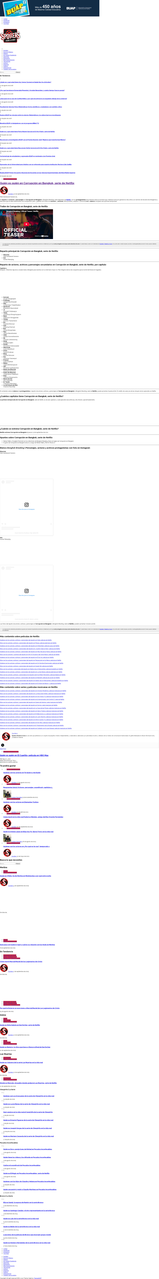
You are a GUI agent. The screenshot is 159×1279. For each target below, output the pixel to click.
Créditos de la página (9, 69)
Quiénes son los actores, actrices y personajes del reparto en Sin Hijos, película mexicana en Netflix (30, 722)
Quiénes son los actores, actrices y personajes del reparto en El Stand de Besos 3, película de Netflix (30, 683)
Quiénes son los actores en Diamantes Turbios (21, 802)
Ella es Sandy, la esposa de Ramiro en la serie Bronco (23, 1202)
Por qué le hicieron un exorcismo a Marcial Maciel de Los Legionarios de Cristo (30, 1008)
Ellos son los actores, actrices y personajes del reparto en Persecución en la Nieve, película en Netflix (30, 660)
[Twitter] (2, 745)
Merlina (5, 53)
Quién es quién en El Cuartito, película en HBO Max (24, 755)
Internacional (7, 68)
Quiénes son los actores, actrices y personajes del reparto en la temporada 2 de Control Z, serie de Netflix (32, 699)
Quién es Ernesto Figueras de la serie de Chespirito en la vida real (28, 1120)
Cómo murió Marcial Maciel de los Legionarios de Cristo (21, 961)
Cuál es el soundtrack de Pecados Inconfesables (21, 1165)
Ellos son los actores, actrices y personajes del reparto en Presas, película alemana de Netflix (28, 643)
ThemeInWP (37, 1278)
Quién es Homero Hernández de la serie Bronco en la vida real (26, 1243)
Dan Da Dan (7, 1020)
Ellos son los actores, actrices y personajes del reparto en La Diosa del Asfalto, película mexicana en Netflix (32, 693)
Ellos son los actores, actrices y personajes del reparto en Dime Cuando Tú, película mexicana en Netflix (31, 719)
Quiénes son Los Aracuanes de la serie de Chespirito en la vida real (28, 1096)
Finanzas (6, 64)
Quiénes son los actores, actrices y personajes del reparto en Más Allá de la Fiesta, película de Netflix (30, 651)
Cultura (5, 63)
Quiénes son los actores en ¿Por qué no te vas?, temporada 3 (26, 846)
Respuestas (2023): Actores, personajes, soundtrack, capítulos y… (28, 787)
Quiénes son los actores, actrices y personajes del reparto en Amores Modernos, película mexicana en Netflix (33, 691)
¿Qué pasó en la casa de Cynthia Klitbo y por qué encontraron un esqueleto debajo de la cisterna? (33, 98)
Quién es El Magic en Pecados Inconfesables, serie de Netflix (26, 1173)
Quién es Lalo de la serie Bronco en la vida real (21, 1218)
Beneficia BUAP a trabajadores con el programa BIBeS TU (19, 123)
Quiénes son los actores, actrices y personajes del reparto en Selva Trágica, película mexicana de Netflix (31, 711)
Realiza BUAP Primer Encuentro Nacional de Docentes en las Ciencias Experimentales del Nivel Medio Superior (37, 173)
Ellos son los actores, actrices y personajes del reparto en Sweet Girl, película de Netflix (26, 666)
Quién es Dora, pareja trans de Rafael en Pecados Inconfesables (27, 1149)
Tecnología (6, 61)
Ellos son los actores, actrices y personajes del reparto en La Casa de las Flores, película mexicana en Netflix (33, 708)
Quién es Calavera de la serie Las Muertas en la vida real (21, 1062)
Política (5, 66)
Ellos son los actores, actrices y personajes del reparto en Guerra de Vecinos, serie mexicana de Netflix (31, 702)
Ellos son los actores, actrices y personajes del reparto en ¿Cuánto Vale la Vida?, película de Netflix (30, 649)
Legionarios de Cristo (9, 955)
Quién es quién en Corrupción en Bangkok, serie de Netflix (37, 183)
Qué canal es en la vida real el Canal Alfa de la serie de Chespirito (28, 1112)
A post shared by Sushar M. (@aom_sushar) (26, 619)
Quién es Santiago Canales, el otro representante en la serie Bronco (29, 1210)
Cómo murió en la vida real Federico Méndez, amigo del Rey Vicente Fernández (33, 817)
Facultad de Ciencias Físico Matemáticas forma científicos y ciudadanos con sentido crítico (31, 107)
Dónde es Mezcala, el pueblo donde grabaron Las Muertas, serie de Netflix (28, 1083)
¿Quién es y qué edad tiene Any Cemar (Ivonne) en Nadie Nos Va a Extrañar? (25, 82)
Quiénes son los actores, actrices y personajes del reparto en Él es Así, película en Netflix (27, 657)
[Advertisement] (49, 283)
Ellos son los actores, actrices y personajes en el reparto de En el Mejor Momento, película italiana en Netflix (32, 675)
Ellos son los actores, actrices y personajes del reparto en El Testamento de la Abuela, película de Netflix (32, 725)
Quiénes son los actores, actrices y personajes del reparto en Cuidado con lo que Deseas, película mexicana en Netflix (36, 728)
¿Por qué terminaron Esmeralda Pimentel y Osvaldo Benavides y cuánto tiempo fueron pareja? (32, 90)
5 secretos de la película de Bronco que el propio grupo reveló (27, 1235)
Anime (5, 1018)
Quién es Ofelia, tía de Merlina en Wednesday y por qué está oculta (25, 876)
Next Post (3, 749)
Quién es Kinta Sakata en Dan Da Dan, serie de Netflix (20, 1025)
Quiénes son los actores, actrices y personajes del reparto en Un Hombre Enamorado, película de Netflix (31, 663)
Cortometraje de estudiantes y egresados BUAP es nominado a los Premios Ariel (27, 156)
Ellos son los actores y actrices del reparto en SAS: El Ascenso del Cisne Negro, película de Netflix (29, 654)
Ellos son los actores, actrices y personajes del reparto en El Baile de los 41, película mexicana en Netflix (31, 714)
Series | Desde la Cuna (10, 179)
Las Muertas (7, 1057)
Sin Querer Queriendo (9, 55)
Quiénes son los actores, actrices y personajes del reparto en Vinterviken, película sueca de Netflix (29, 646)
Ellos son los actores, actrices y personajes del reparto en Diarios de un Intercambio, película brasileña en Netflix (34, 680)
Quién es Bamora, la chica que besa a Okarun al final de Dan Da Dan (25, 1047)
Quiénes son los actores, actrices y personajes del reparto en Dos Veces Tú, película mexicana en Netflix (31, 696)
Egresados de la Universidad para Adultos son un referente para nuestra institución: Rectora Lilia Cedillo (36, 164)
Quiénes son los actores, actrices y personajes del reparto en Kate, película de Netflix (26, 640)
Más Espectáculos (9, 60)
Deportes (6, 57)
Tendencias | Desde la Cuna (11, 958)
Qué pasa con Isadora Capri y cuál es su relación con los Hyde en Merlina (27, 945)
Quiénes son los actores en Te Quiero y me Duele (21, 772)
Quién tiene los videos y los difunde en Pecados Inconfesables (27, 1157)
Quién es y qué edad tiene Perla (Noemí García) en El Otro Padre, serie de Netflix (27, 131)
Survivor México (8, 52)
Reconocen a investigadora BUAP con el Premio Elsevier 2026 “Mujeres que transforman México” (33, 140)
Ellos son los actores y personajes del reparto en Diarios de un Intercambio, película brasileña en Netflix (31, 669)
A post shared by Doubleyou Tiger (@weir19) (26, 533)
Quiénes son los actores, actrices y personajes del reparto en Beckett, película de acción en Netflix (30, 677)
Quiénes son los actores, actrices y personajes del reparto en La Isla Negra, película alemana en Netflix (31, 672)
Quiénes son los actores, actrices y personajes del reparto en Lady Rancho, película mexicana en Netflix (31, 717)
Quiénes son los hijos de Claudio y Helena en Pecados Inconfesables (29, 1181)
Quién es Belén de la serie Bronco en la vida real (21, 1226)
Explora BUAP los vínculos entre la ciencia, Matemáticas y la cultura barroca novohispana (30, 115)
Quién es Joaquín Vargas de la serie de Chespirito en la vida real (27, 1128)
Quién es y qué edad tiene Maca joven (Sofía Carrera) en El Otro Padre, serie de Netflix (29, 148)
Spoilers (5, 50)
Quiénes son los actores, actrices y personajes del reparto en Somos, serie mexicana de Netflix (28, 705)
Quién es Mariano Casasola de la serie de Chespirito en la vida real (28, 1136)
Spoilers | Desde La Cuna (106, 243)
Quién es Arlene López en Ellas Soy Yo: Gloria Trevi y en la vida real (28, 832)
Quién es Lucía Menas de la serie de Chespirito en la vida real (26, 1104)
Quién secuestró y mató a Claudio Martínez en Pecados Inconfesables (29, 1189)
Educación (6, 58)
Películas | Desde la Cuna (11, 751)
